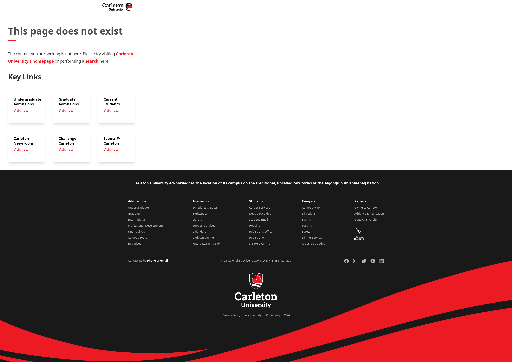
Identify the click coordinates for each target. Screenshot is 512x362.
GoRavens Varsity (365, 219)
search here (97, 61)
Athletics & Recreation (369, 213)
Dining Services (312, 237)
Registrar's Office (260, 231)
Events (306, 219)
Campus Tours (137, 237)
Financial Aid (136, 231)
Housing (254, 225)
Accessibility (253, 315)
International (137, 219)
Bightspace (200, 213)
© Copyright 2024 (278, 315)
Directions (309, 213)
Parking (307, 225)
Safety (306, 231)
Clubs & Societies (313, 243)
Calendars (199, 231)
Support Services (204, 225)
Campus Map (311, 207)
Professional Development (145, 225)
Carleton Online (203, 237)
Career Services (259, 207)
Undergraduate (138, 207)
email (164, 260)
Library (197, 219)
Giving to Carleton (366, 207)
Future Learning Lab (206, 243)
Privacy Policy (231, 315)
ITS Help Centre (259, 243)
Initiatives (134, 243)
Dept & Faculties (260, 213)
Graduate (134, 213)
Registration (257, 237)
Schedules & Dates (205, 207)
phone (151, 260)
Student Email (258, 219)
